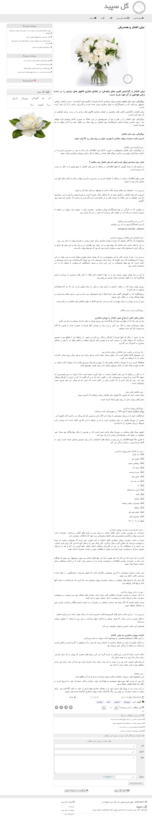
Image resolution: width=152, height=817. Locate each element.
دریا (49, 104)
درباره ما (71, 806)
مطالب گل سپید (122, 18)
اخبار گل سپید (120, 790)
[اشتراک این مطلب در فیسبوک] (61, 707)
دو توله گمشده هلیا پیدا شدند (41, 47)
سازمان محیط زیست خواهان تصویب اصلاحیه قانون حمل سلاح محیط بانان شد (31, 42)
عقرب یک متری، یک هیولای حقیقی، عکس (38, 37)
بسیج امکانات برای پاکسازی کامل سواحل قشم (37, 68)
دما (102, 18)
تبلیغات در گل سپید (67, 810)
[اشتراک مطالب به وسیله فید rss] (56, 707)
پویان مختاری (138, 411)
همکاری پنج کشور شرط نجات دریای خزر (131, 730)
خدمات (91, 18)
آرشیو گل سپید (69, 813)
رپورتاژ (127, 702)
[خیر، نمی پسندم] (104, 707)
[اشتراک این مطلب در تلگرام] (66, 707)
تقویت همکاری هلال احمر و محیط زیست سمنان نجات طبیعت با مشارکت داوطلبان (30, 32)
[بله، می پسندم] (116, 707)
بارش (15, 98)
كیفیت (40, 104)
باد (43, 98)
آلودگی (35, 98)
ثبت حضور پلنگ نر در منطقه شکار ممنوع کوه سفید (128, 723)
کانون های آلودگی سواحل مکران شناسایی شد (37, 60)
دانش (117, 702)
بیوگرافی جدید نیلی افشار (132, 101)
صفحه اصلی (138, 18)
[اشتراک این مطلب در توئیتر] (71, 707)
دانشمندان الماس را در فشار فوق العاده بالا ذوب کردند (126, 719)
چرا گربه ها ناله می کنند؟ (43, 64)
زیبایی (99, 702)
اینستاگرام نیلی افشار (133, 147)
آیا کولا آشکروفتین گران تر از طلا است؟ (131, 727)
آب (110, 18)
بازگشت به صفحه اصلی (75, 790)
